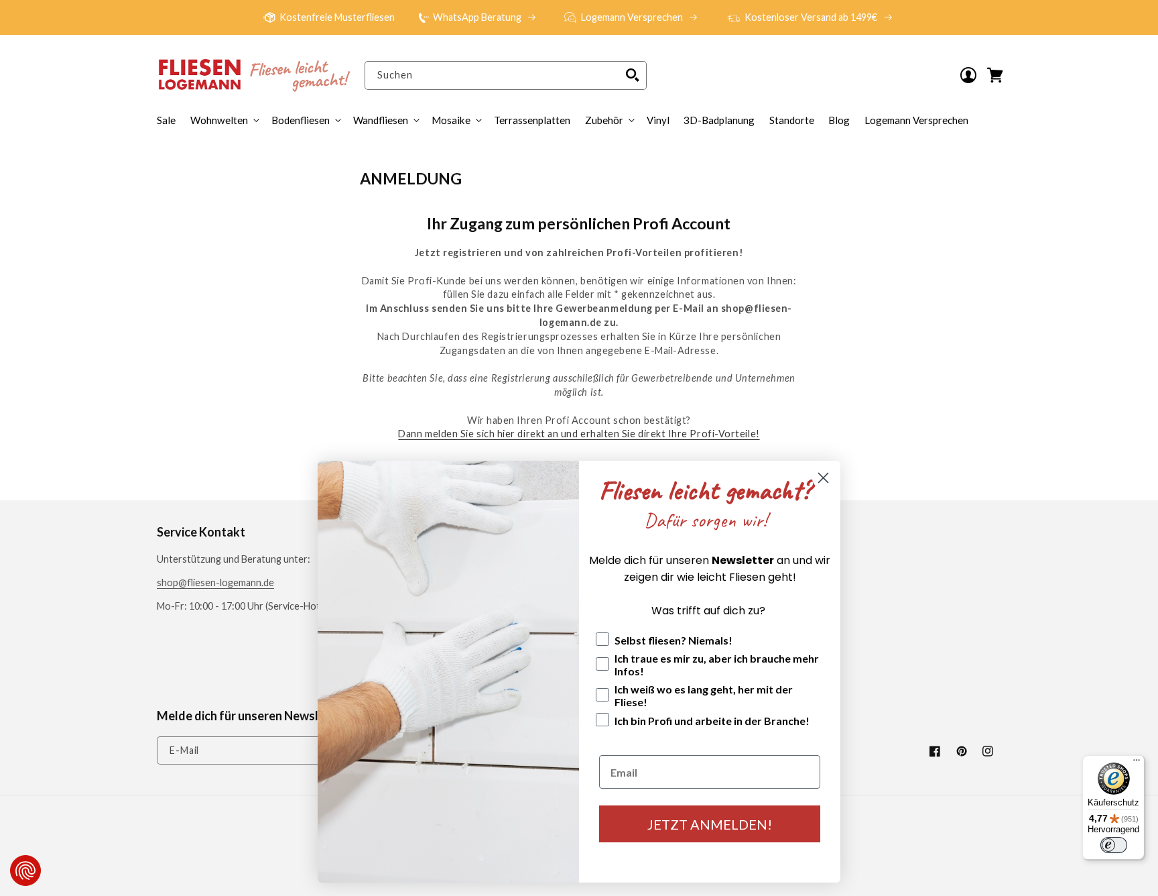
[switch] (1113, 845)
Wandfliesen (380, 120)
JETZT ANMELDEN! (709, 824)
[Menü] (1137, 763)
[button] (608, 120)
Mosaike (451, 120)
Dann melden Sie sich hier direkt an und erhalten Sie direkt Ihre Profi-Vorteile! (578, 433)
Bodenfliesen (300, 120)
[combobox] (505, 75)
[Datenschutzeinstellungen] (25, 870)
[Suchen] (632, 75)
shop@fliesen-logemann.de (215, 582)
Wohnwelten (219, 120)
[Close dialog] (823, 478)
